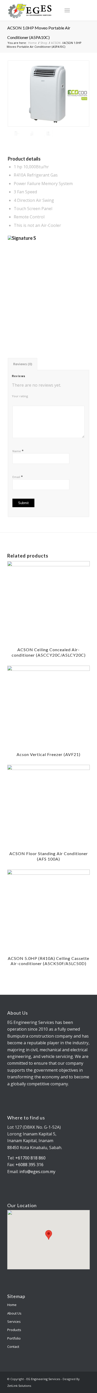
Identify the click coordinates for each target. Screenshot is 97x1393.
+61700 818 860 (30, 1158)
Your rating (20, 396)
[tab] (22, 364)
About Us (14, 1313)
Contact (13, 1346)
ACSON (56, 43)
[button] (48, 1235)
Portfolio (14, 1338)
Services (14, 1321)
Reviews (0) (22, 364)
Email (17, 476)
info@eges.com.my (37, 1171)
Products (14, 1329)
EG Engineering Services (43, 1379)
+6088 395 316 (29, 1164)
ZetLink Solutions (19, 1386)
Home (32, 43)
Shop (43, 43)
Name (18, 451)
